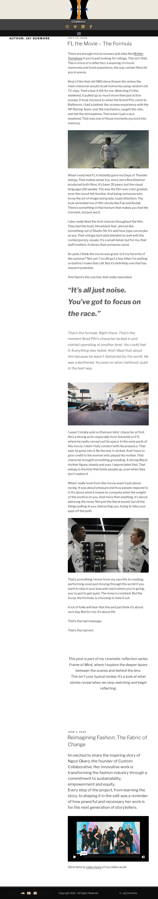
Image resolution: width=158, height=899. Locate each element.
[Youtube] (28, 893)
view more (94, 867)
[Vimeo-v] (75, 26)
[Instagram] (67, 26)
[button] (79, 33)
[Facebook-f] (90, 26)
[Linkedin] (83, 26)
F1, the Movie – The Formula (99, 43)
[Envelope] (35, 893)
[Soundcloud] (22, 893)
